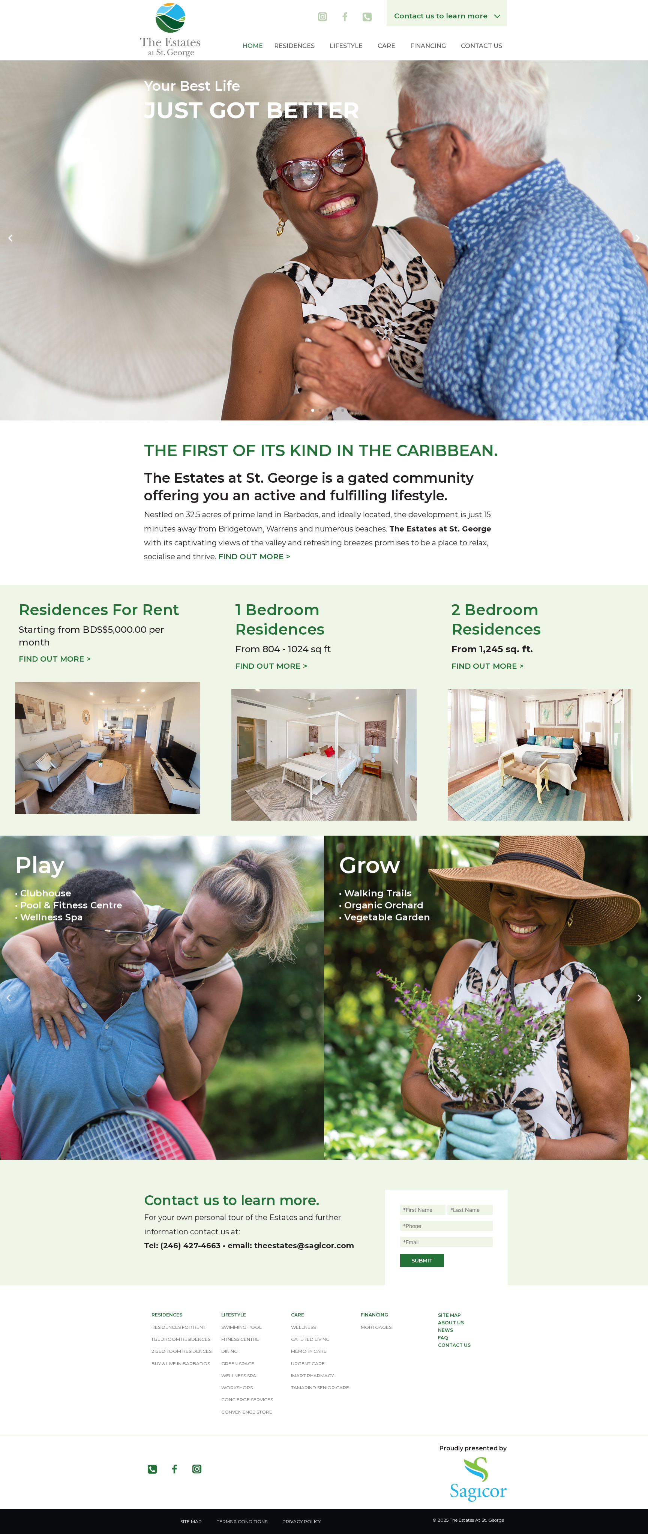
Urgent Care (308, 1363)
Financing (428, 46)
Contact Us (481, 46)
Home (253, 46)
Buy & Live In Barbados (181, 1363)
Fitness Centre (240, 1339)
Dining (229, 1351)
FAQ (443, 1337)
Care (386, 46)
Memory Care (309, 1351)
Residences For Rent (179, 1327)
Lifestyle (346, 46)
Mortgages (376, 1327)
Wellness (303, 1327)
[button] (305, 410)
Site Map (449, 1315)
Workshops (237, 1387)
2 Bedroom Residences (182, 1351)
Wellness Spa (238, 1375)
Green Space (237, 1363)
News (445, 1330)
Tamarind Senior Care (320, 1387)
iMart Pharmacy (312, 1375)
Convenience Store (246, 1412)
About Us (451, 1322)
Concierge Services (247, 1399)
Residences (294, 46)
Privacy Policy (301, 1521)
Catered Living (310, 1339)
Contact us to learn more (442, 16)
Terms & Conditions (242, 1521)
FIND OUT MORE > (254, 556)
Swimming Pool (241, 1327)
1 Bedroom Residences (181, 1339)
